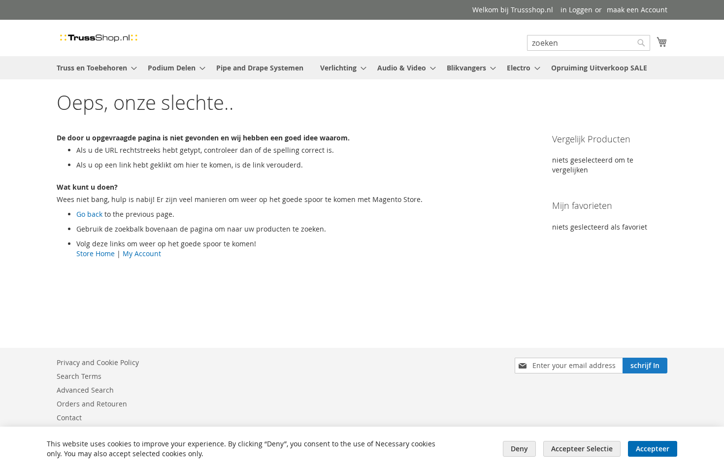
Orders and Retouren (92, 403)
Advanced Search (85, 390)
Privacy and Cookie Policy (98, 362)
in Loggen (576, 9)
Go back (89, 214)
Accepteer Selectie (582, 448)
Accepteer (652, 448)
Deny (519, 448)
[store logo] (98, 37)
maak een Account (637, 9)
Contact (69, 417)
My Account (142, 253)
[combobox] (588, 43)
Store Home (95, 253)
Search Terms (79, 376)
